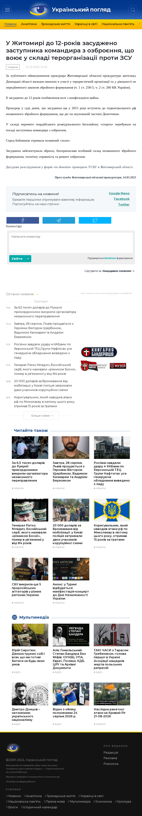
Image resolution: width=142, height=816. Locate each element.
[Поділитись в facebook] (22, 220)
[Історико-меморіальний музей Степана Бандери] (123, 366)
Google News (119, 193)
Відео (17, 672)
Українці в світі (86, 24)
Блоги (13, 807)
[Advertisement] (108, 319)
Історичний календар (40, 807)
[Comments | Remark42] (71, 253)
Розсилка (111, 764)
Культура (124, 801)
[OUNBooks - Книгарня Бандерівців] (108, 352)
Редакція (111, 752)
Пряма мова (55, 801)
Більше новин (40, 415)
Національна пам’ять (118, 24)
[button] (7, 9)
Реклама (110, 758)
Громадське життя (55, 24)
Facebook (122, 199)
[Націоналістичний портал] (94, 366)
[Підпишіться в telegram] (59, 220)
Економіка (104, 801)
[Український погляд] (13, 748)
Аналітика (29, 24)
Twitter (124, 204)
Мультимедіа (80, 801)
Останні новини (20, 294)
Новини (10, 24)
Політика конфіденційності (20, 781)
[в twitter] (95, 220)
